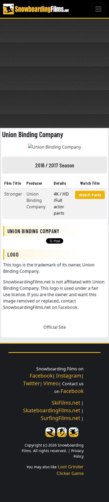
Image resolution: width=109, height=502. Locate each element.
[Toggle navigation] (98, 9)
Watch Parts (90, 194)
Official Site (54, 327)
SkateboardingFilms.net (51, 410)
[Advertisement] (54, 73)
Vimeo (51, 383)
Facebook (68, 307)
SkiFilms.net (66, 402)
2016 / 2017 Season (54, 165)
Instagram (68, 375)
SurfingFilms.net (60, 418)
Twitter (31, 383)
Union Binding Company (32, 134)
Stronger (13, 194)
